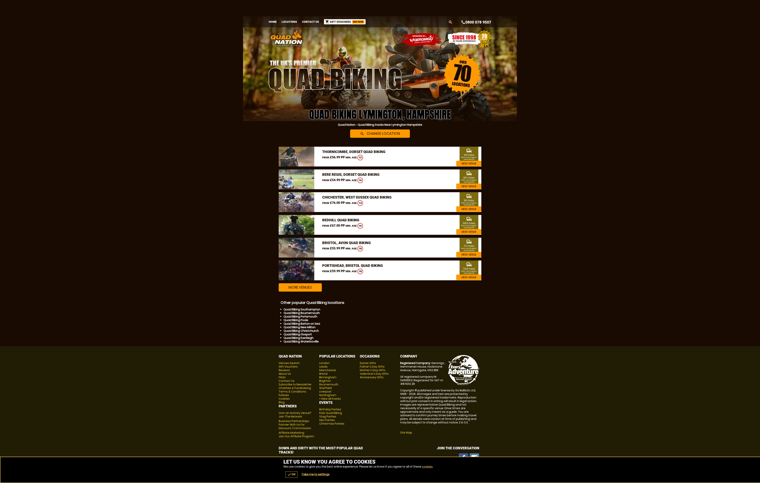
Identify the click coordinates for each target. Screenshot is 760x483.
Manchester (327, 370)
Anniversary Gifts (372, 377)
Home (273, 21)
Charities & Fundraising (295, 388)
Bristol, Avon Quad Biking (346, 243)
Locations (289, 21)
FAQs (282, 377)
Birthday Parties (330, 409)
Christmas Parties (331, 424)
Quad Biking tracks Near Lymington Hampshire (390, 125)
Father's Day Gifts (372, 367)
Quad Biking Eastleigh (299, 338)
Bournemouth (328, 384)
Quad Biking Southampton (302, 309)
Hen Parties (327, 420)
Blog (282, 402)
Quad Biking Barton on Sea (302, 324)
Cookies (284, 399)
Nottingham (327, 395)
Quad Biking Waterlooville (301, 341)
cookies (427, 467)
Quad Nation (346, 125)
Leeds (323, 367)
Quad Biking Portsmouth (300, 317)
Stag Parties (327, 416)
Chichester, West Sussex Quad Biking (356, 197)
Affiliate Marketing (296, 434)
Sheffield (325, 388)
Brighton (325, 381)
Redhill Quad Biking (340, 220)
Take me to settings (315, 474)
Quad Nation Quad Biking (341, 38)
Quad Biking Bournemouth (302, 313)
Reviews (284, 370)
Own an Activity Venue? (295, 414)
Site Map (406, 433)
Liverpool (325, 392)
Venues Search (289, 363)
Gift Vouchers (288, 367)
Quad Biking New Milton (299, 327)
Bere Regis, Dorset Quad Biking (350, 174)
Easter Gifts (368, 363)
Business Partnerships (295, 424)
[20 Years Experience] (469, 39)
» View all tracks (330, 399)
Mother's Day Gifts (372, 370)
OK (291, 474)
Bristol (323, 374)
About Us (285, 374)
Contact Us (310, 21)
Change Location (380, 133)
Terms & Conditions (292, 392)
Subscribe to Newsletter (295, 384)
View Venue (468, 163)
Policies (284, 395)
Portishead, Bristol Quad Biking (352, 265)
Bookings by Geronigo (422, 39)
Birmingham (327, 377)
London (324, 363)
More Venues (300, 287)
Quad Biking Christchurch (301, 331)
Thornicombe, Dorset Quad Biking (353, 152)
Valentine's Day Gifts (374, 374)
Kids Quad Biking (330, 413)
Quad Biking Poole (296, 320)
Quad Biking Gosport (298, 334)
